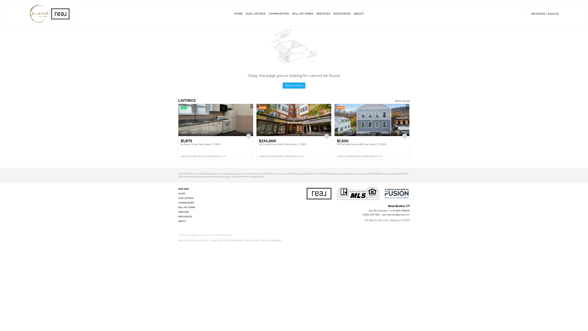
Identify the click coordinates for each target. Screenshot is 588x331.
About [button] (359, 13)
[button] (49, 14)
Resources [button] (342, 13)
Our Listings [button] (256, 13)
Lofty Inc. (194, 235)
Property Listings (251, 240)
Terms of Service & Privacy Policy (193, 240)
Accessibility (275, 240)
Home (238, 13)
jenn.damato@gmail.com (396, 214)
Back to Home (294, 85)
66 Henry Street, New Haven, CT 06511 (201, 144)
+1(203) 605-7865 (371, 214)
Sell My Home (302, 13)
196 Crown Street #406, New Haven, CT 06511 (283, 144)
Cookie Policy (216, 240)
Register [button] (538, 13)
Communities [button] (279, 13)
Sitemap (264, 240)
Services (323, 13)
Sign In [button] (553, 13)
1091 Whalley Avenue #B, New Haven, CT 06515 (361, 144)
